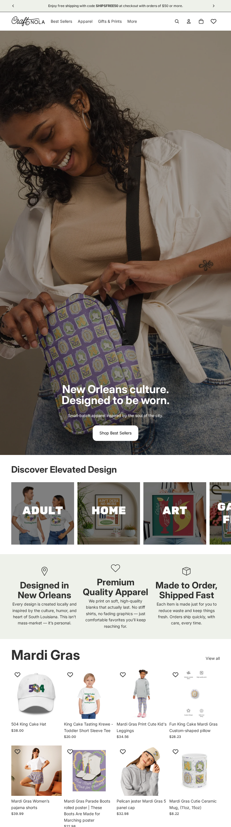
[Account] (189, 21)
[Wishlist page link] (213, 21)
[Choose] (53, 710)
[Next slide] (213, 513)
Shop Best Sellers (115, 433)
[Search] (177, 21)
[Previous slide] (17, 694)
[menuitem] (132, 21)
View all (213, 658)
